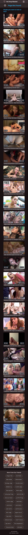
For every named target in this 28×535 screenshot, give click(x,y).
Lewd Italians (18, 505)
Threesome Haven (10, 527)
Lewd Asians (9, 505)
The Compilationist (18, 523)
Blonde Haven (18, 479)
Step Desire (8, 523)
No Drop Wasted (11, 2)
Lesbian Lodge (9, 501)
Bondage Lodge (8, 483)
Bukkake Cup (9, 486)
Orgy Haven (8, 516)
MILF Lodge (8, 512)
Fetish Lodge (19, 490)
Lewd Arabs (19, 501)
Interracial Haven (9, 497)
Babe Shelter (9, 479)
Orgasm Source (18, 512)
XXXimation (19, 527)
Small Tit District (19, 519)
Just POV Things (19, 497)
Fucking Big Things (9, 494)
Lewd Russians (18, 508)
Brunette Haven (19, 483)
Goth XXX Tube (20, 494)
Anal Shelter (18, 475)
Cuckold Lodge (18, 486)
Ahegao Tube (10, 475)
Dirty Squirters (9, 490)
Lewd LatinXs (9, 508)
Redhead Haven (8, 519)
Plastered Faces (18, 516)
